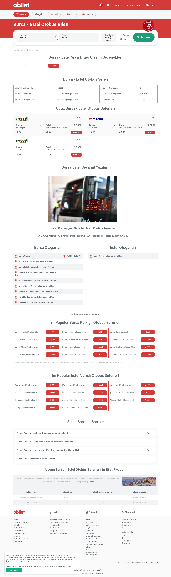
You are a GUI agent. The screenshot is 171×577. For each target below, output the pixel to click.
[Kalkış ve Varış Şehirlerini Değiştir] (57, 37)
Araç (71, 14)
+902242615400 (74, 256)
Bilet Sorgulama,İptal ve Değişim (91, 554)
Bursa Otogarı (24, 256)
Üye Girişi (151, 5)
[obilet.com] (27, 7)
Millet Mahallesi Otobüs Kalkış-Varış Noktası (37, 280)
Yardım (118, 5)
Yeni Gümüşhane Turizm (58, 525)
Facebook (127, 538)
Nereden (23, 35)
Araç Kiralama (91, 528)
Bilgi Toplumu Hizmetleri (94, 539)
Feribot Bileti (90, 531)
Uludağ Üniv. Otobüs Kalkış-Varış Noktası (36, 302)
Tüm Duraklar (18, 531)
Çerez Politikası (91, 542)
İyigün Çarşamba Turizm (58, 533)
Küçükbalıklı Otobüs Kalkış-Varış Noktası (35, 261)
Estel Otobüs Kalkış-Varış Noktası (107, 256)
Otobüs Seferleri (19, 528)
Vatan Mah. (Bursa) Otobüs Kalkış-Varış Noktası (38, 291)
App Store (127, 522)
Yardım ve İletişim (92, 550)
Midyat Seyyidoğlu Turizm (68, 94)
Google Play (127, 525)
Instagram (127, 541)
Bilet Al (16, 525)
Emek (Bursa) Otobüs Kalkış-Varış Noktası (36, 286)
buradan (24, 566)
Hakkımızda (90, 533)
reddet (29, 560)
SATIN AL (76, 133)
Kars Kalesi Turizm (56, 528)
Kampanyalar (18, 542)
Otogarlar (17, 536)
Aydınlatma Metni (12, 562)
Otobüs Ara (144, 37)
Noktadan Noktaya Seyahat (59, 522)
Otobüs (22, 14)
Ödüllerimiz (90, 547)
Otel (55, 14)
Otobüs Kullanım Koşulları (95, 544)
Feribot (89, 14)
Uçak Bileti (89, 522)
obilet (92, 482)
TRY (109, 5)
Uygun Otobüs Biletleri (21, 522)
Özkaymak (53, 531)
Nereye (64, 35)
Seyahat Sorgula (134, 5)
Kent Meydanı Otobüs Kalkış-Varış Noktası (36, 297)
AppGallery (127, 528)
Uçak (39, 14)
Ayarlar (75, 570)
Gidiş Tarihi (109, 35)
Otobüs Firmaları (19, 533)
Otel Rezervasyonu (92, 525)
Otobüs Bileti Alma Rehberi (23, 539)
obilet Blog (127, 543)
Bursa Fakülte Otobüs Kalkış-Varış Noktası (36, 267)
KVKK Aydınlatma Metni (94, 536)
